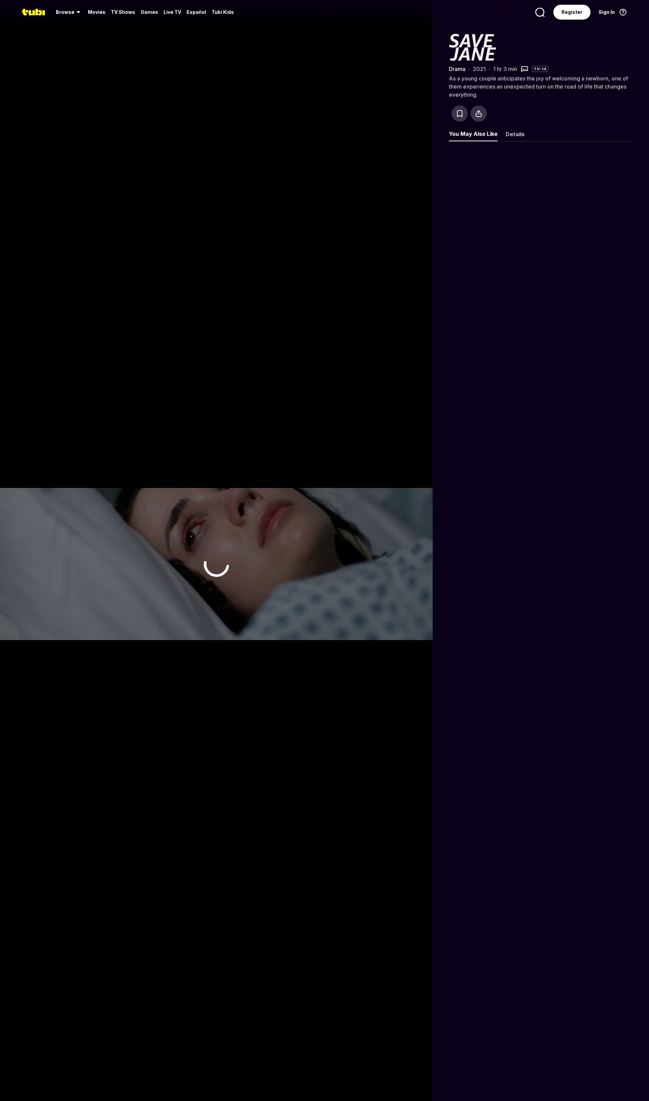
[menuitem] (69, 12)
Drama (457, 69)
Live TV (172, 12)
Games (149, 12)
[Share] (479, 113)
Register (571, 12)
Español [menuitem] (196, 12)
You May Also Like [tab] (473, 133)
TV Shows (123, 12)
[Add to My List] (460, 113)
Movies (96, 12)
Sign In (607, 12)
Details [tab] (515, 134)
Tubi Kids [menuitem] (223, 12)
